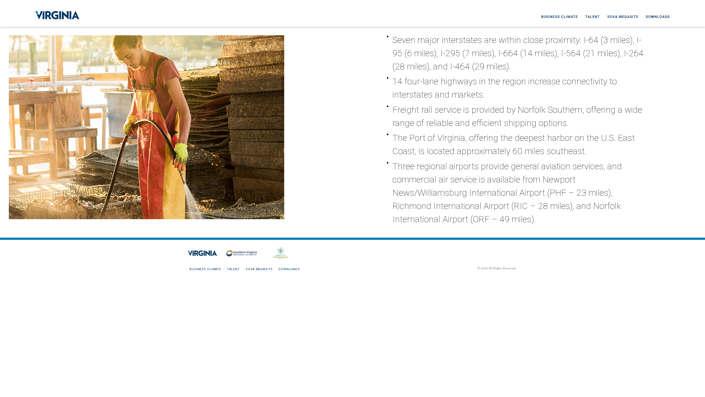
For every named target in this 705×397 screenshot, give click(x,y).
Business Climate (559, 17)
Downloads (658, 17)
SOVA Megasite (622, 17)
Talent (592, 17)
